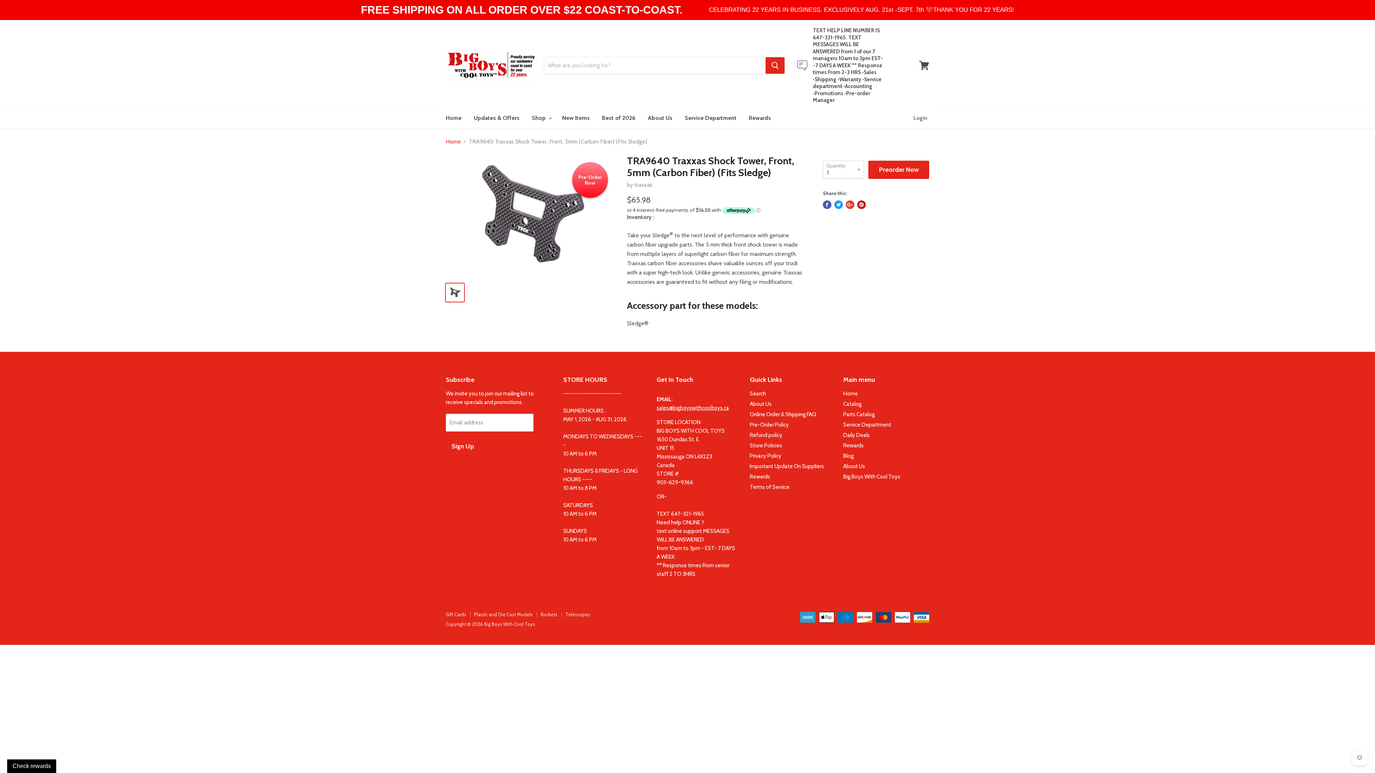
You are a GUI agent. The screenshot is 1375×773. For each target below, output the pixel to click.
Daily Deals (856, 435)
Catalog (852, 404)
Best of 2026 (619, 118)
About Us (660, 118)
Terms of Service (770, 487)
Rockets (549, 614)
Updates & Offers (497, 118)
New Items (576, 118)
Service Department (711, 118)
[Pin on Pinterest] (861, 204)
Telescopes (577, 614)
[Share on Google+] (850, 204)
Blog (848, 456)
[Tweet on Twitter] (838, 204)
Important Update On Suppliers (787, 466)
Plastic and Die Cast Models (503, 614)
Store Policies (766, 445)
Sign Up (463, 446)
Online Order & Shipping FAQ (783, 414)
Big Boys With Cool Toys (871, 476)
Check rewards (32, 766)
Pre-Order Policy (769, 425)
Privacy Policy (765, 456)
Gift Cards (456, 614)
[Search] (775, 65)
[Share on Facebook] (827, 204)
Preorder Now (899, 170)
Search (758, 393)
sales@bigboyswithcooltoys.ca (693, 408)
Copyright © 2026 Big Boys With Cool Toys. (491, 624)
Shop (539, 118)
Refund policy (766, 435)
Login (920, 118)
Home (454, 118)
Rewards (760, 118)
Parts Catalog (859, 414)
